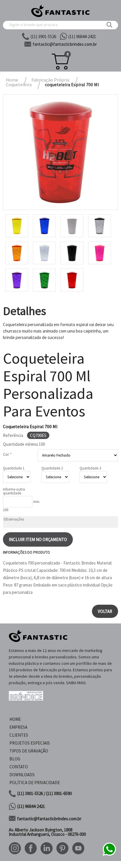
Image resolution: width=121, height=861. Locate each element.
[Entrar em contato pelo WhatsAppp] (109, 855)
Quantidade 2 (52, 468)
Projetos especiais (29, 743)
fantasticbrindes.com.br (65, 44)
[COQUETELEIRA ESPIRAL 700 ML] (60, 152)
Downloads (22, 774)
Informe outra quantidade (14, 491)
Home (15, 719)
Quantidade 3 (90, 468)
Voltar (105, 611)
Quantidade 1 (13, 468)
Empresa (18, 727)
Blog (14, 759)
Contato (18, 767)
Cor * (7, 454)
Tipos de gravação (28, 751)
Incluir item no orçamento (38, 539)
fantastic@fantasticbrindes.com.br (49, 818)
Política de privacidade (34, 782)
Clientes (18, 735)
